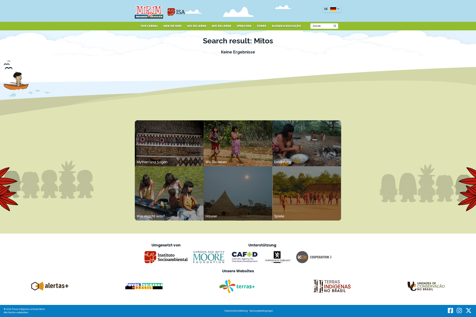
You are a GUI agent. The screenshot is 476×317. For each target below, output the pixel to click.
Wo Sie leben (196, 26)
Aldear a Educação (286, 26)
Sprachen (244, 26)
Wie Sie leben (221, 26)
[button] (332, 9)
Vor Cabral (149, 26)
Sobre (261, 26)
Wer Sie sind (172, 26)
